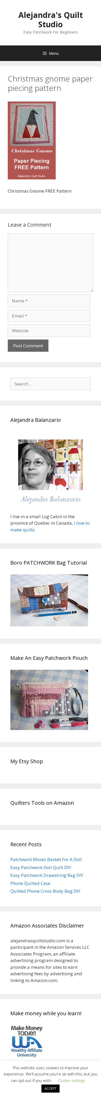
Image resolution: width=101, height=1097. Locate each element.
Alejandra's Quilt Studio (50, 20)
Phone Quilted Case (30, 883)
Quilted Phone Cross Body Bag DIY (45, 891)
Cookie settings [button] (71, 1080)
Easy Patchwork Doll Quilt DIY (40, 867)
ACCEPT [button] (50, 1088)
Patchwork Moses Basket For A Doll (46, 859)
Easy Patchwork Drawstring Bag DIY (46, 875)
